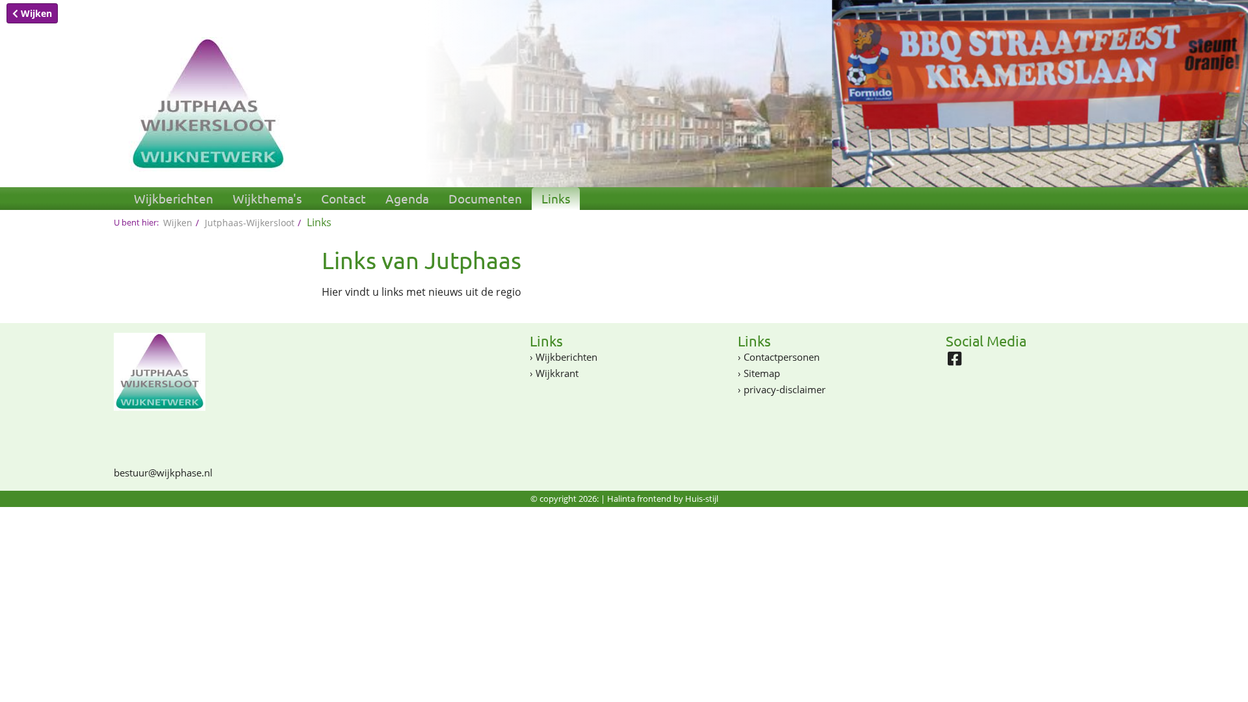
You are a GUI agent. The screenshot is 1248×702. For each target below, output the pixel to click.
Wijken (35, 13)
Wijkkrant (557, 373)
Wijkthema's (267, 198)
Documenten (485, 198)
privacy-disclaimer (785, 389)
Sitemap (762, 373)
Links (555, 198)
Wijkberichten (173, 198)
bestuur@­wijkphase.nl (163, 472)
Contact (343, 198)
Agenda (407, 198)
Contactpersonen (782, 356)
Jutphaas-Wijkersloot (249, 222)
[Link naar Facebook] (958, 362)
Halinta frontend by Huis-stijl (662, 498)
